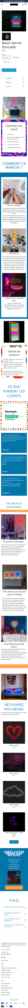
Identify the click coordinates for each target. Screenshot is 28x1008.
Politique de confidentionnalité (9, 968)
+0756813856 (5, 952)
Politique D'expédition (6, 972)
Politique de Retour (6, 970)
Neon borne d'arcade (12, 45)
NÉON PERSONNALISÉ (7, 988)
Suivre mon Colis (5, 977)
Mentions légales (5, 975)
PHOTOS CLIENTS (5, 992)
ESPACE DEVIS (4, 990)
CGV (2, 963)
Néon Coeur (14, 745)
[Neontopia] (14, 4)
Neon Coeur (14, 773)
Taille (3, 54)
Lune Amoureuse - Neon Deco (14, 833)
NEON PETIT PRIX (5, 983)
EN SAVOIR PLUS (5, 995)
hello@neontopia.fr (6, 954)
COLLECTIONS (4, 985)
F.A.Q (2, 965)
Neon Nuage (14, 805)
